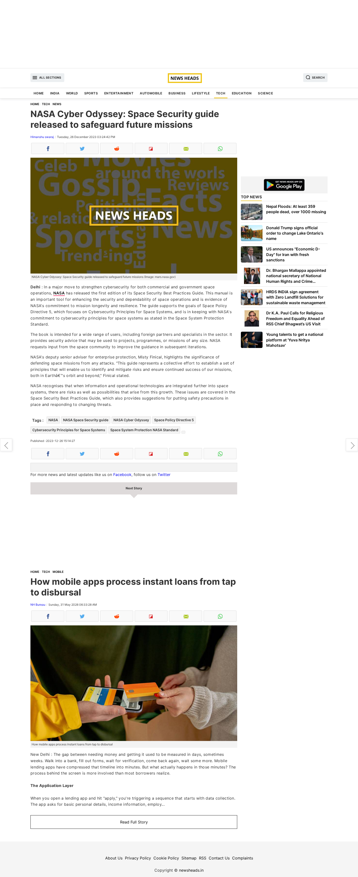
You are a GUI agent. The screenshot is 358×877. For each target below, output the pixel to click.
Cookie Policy (166, 858)
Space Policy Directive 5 (174, 420)
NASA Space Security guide (85, 420)
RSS (202, 858)
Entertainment (118, 93)
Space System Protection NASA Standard (144, 430)
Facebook (122, 474)
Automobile (151, 93)
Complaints (242, 858)
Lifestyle (201, 93)
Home (39, 93)
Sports (91, 93)
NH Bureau (37, 604)
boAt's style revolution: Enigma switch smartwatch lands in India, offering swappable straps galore (352, 444)
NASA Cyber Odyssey (131, 420)
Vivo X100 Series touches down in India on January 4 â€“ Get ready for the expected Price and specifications (6, 444)
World (72, 93)
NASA (59, 293)
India (55, 93)
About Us (113, 858)
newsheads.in (191, 870)
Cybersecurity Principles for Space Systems (68, 430)
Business (177, 93)
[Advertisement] (179, 34)
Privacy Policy (138, 858)
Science (265, 93)
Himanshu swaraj (42, 137)
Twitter (164, 474)
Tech (221, 93)
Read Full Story (134, 822)
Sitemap (189, 858)
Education (242, 93)
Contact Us (219, 858)
